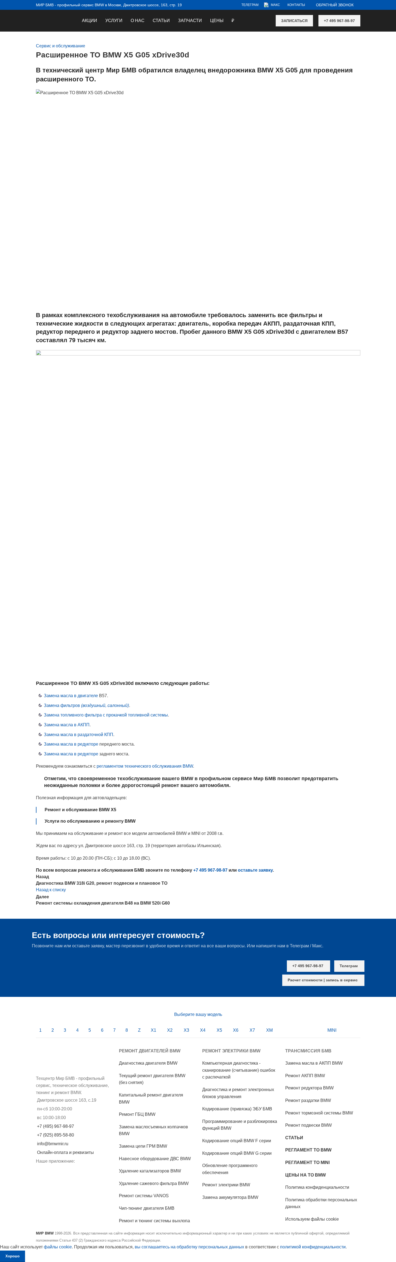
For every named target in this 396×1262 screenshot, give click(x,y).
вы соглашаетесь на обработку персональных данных (189, 1247)
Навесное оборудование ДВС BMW (155, 1158)
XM (269, 1030)
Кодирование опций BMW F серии (236, 1140)
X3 (186, 1030)
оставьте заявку (255, 870)
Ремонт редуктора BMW (309, 1088)
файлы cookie (58, 1247)
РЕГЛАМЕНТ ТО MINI (307, 1162)
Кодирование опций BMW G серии (237, 1153)
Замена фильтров (86, 705)
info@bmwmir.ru (52, 1143)
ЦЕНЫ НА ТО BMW (305, 1175)
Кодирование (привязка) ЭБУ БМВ (237, 1109)
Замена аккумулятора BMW (230, 1197)
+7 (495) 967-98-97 (55, 1126)
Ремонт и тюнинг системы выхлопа (154, 1220)
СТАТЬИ (294, 1137)
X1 (153, 1030)
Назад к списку (51, 889)
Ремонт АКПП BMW (305, 1075)
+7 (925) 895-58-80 (55, 1135)
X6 (235, 1030)
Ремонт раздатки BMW (308, 1100)
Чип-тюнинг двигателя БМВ (146, 1208)
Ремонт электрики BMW (226, 1185)
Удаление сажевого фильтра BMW (154, 1183)
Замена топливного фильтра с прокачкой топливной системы (106, 715)
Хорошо (12, 1256)
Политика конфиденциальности (317, 1187)
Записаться (294, 21)
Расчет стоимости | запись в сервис (323, 980)
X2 (170, 1030)
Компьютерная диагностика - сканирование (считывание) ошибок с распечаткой (238, 1070)
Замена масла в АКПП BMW (314, 1063)
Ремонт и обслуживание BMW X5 (80, 809)
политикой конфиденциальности (313, 1247)
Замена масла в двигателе (71, 695)
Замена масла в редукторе (71, 744)
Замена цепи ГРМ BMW (143, 1146)
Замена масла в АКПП (67, 724)
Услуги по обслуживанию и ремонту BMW (90, 821)
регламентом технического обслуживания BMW (145, 766)
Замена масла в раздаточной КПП (78, 734)
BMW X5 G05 (277, 70)
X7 (252, 1030)
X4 (202, 1030)
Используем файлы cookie (312, 1219)
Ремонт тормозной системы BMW (319, 1113)
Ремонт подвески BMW (308, 1125)
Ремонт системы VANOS (144, 1195)
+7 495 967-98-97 (339, 21)
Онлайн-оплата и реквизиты (65, 1152)
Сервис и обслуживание (60, 46)
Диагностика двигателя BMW (148, 1063)
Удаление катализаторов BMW (150, 1171)
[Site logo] (36, 17)
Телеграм (349, 966)
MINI (331, 1030)
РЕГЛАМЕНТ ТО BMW (308, 1150)
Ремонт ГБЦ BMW (137, 1114)
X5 (219, 1030)
